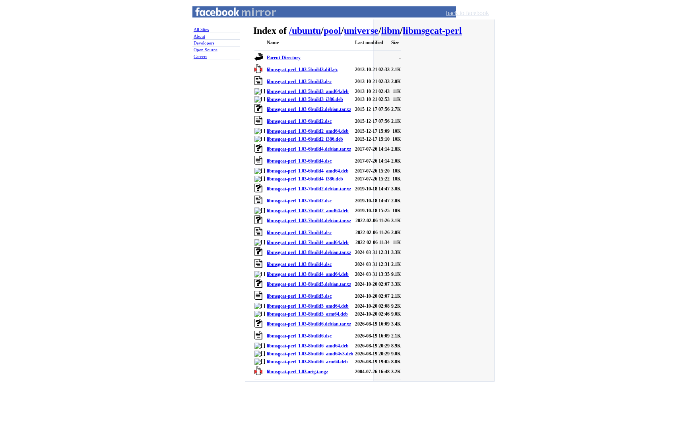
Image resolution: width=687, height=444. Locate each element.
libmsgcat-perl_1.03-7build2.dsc (299, 201)
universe (361, 30)
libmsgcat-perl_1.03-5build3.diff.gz (302, 69)
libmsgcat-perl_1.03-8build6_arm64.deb (307, 362)
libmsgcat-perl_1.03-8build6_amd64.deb (308, 346)
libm (390, 30)
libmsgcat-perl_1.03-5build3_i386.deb (305, 99)
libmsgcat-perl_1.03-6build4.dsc (299, 161)
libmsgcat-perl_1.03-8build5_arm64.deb (307, 314)
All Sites (201, 29)
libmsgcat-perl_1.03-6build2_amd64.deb (308, 131)
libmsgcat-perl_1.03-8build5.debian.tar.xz (309, 284)
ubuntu (306, 30)
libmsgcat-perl (432, 30)
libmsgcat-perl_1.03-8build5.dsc (299, 296)
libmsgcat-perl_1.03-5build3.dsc (299, 81)
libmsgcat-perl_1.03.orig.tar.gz (297, 371)
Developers (204, 43)
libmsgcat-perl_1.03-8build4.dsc (299, 264)
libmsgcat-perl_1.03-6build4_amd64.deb (308, 171)
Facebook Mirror (228, 21)
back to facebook (467, 13)
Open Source (205, 49)
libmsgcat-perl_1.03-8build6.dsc (299, 336)
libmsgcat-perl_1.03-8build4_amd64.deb (308, 274)
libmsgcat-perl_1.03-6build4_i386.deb (305, 179)
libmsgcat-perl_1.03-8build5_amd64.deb (308, 306)
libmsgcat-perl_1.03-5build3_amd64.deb (308, 91)
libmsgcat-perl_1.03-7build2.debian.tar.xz (309, 189)
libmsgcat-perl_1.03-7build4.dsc (299, 232)
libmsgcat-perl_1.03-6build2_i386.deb (305, 139)
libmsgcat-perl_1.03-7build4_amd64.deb (308, 242)
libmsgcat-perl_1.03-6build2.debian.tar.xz (309, 109)
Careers (200, 56)
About (199, 36)
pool (332, 30)
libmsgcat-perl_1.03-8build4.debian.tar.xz (309, 252)
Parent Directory (284, 57)
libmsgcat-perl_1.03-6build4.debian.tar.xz (309, 149)
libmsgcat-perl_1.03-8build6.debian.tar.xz (309, 324)
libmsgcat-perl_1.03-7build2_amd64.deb (308, 210)
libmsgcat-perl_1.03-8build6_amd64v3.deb (310, 354)
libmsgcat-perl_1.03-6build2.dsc (299, 121)
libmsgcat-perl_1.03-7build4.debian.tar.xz (309, 220)
